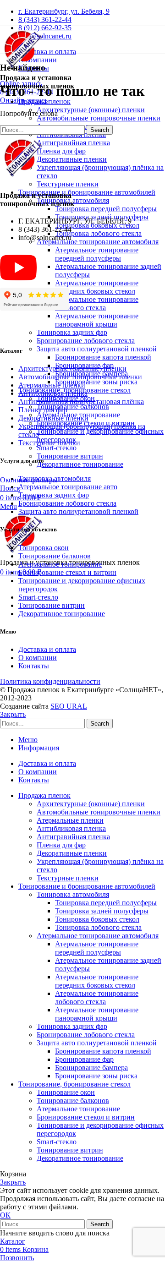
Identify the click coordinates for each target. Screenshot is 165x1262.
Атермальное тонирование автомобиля (98, 242)
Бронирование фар (84, 1059)
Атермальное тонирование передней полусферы (96, 254)
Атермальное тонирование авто (67, 487)
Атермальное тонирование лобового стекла (96, 303)
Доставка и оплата (47, 649)
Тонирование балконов (73, 406)
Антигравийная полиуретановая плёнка (81, 401)
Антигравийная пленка (73, 143)
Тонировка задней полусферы (101, 911)
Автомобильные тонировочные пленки (98, 118)
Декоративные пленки (72, 159)
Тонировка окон (43, 548)
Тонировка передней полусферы (106, 209)
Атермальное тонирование (60, 564)
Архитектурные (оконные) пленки (91, 110)
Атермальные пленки (51, 385)
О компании (37, 657)
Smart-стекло (57, 448)
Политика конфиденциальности (50, 681)
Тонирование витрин (70, 456)
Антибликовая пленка (53, 393)
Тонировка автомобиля (54, 478)
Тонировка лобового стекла (98, 233)
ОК (5, 1215)
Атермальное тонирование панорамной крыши (96, 320)
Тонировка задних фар (72, 332)
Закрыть (13, 714)
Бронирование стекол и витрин (67, 572)
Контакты (33, 666)
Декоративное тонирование (80, 464)
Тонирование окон (66, 1092)
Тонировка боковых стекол (97, 919)
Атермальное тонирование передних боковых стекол (96, 287)
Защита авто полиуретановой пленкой (97, 349)
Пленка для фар (61, 151)
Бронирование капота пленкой (103, 357)
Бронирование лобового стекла (86, 340)
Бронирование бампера (91, 1067)
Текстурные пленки (68, 184)
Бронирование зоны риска (96, 382)
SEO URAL (68, 706)
